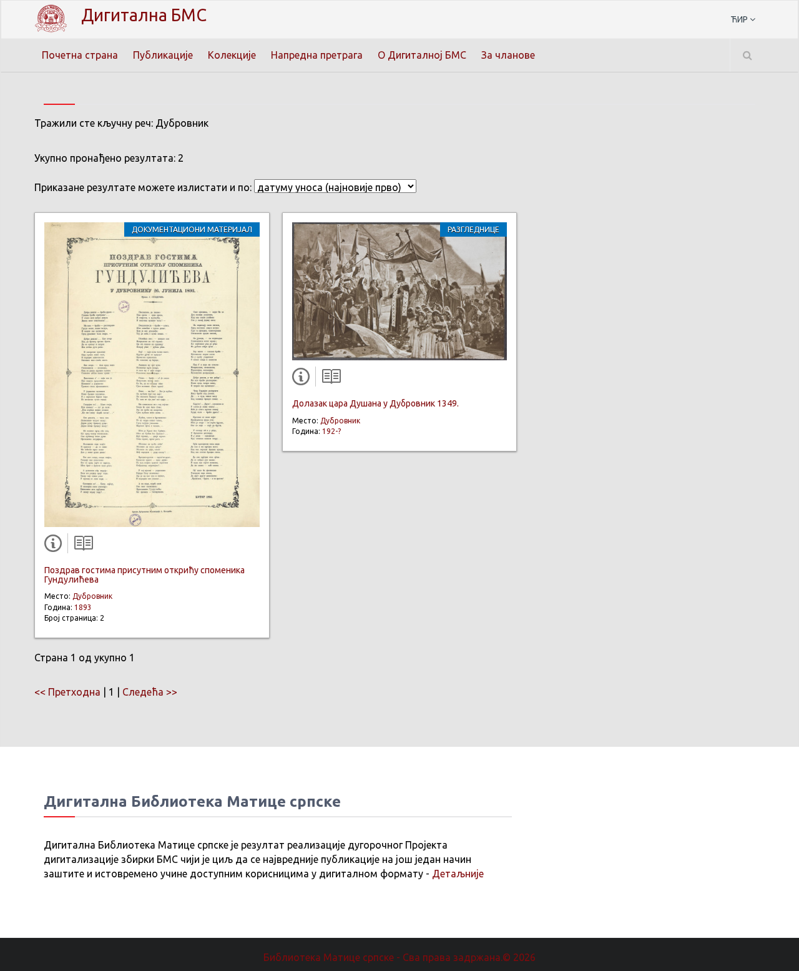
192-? (331, 431)
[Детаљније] (55, 545)
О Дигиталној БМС (422, 55)
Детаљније (458, 873)
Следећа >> (149, 691)
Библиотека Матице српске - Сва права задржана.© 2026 (399, 957)
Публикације (163, 55)
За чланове (508, 55)
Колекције (232, 55)
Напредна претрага (317, 55)
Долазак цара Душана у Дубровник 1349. (375, 403)
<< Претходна (67, 691)
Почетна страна (80, 55)
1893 (83, 607)
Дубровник (92, 596)
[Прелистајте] (80, 545)
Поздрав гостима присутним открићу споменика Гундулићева (144, 574)
